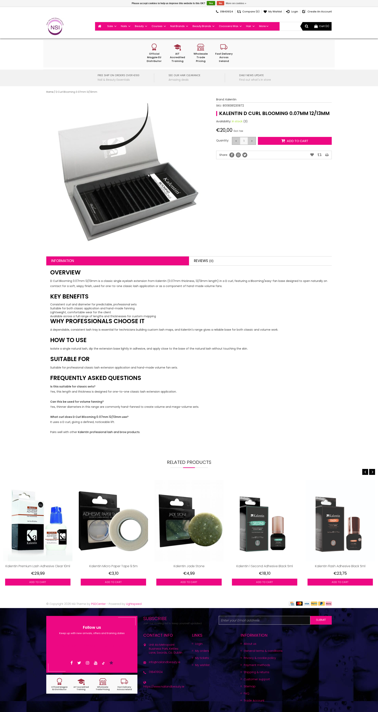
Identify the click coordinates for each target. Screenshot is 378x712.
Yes (211, 3)
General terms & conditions (263, 651)
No (220, 3)
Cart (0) (324, 26)
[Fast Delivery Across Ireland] (124, 684)
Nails (124, 26)
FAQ (246, 693)
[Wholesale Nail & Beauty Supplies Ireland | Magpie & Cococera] (55, 26)
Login (199, 644)
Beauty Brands (202, 26)
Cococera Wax (228, 26)
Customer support (257, 679)
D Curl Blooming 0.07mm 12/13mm (76, 92)
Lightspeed (134, 604)
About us (250, 644)
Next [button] (372, 472)
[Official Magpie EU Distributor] (59, 684)
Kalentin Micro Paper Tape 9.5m (113, 566)
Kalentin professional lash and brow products (109, 432)
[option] (38, 535)
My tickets (202, 658)
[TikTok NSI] (103, 663)
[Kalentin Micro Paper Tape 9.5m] (113, 520)
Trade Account (254, 701)
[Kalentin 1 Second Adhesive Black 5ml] (264, 520)
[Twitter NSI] (79, 663)
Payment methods (257, 665)
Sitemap (250, 686)
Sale (110, 26)
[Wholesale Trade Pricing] (103, 684)
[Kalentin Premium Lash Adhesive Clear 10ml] (37, 520)
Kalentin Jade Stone (189, 566)
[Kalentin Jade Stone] (189, 520)
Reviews (204, 260)
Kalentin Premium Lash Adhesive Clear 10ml (38, 566)
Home (49, 92)
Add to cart (37, 582)
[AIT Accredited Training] (81, 684)
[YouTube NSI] (95, 663)
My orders (202, 651)
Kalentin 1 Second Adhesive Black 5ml (264, 566)
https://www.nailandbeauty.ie (163, 687)
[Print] (327, 154)
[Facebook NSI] (72, 663)
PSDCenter (98, 604)
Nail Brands (177, 26)
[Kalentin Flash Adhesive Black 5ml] (340, 520)
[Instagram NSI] (87, 663)
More (262, 26)
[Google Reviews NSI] (111, 663)
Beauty (139, 26)
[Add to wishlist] (312, 154)
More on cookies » (236, 3)
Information (62, 260)
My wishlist (202, 665)
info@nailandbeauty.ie (164, 662)
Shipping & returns (256, 672)
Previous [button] (365, 472)
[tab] (117, 260)
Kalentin (230, 99)
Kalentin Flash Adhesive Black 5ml (340, 566)
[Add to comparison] (319, 154)
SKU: (219, 106)
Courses (157, 26)
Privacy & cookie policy (260, 658)
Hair (248, 26)
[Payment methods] (292, 603)
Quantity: (222, 140)
